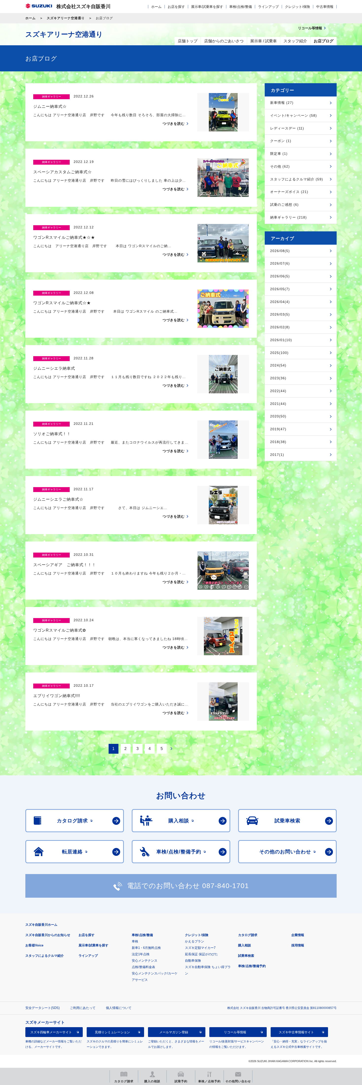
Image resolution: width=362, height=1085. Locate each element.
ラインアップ (268, 6)
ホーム (156, 6)
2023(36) (278, 378)
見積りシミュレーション (112, 1032)
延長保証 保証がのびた (201, 954)
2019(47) (278, 429)
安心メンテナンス (144, 960)
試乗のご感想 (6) (284, 205)
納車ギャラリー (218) (288, 217)
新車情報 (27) (282, 103)
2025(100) (279, 353)
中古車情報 (324, 6)
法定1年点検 (140, 954)
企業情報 (297, 935)
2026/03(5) (280, 314)
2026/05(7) (280, 289)
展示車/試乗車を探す (207, 6)
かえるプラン (194, 941)
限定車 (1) (279, 154)
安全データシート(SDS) (42, 1008)
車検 (135, 941)
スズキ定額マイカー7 (200, 948)
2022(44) (278, 391)
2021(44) (278, 404)
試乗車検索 (246, 955)
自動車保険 (193, 960)
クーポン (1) (280, 141)
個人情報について (119, 1008)
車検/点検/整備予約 (252, 966)
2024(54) (278, 365)
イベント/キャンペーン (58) (293, 115)
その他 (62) (280, 166)
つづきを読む (174, 124)
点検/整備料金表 (143, 967)
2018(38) (278, 442)
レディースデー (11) (287, 128)
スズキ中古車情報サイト (296, 1032)
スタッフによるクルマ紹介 (44, 955)
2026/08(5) (280, 251)
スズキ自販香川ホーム (41, 924)
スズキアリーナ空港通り (66, 18)
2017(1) (277, 455)
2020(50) (278, 416)
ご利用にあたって (83, 1008)
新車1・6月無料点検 (146, 948)
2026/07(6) (280, 263)
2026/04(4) (280, 302)
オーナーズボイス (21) (289, 192)
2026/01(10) (281, 340)
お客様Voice (34, 945)
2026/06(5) (280, 276)
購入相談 (244, 945)
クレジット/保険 (297, 6)
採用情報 (297, 945)
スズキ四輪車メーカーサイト (51, 1032)
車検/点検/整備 (240, 6)
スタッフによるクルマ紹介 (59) (296, 179)
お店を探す (176, 6)
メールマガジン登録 (173, 1032)
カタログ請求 (247, 935)
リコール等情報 (235, 1032)
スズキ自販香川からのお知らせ (47, 935)
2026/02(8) (280, 327)
